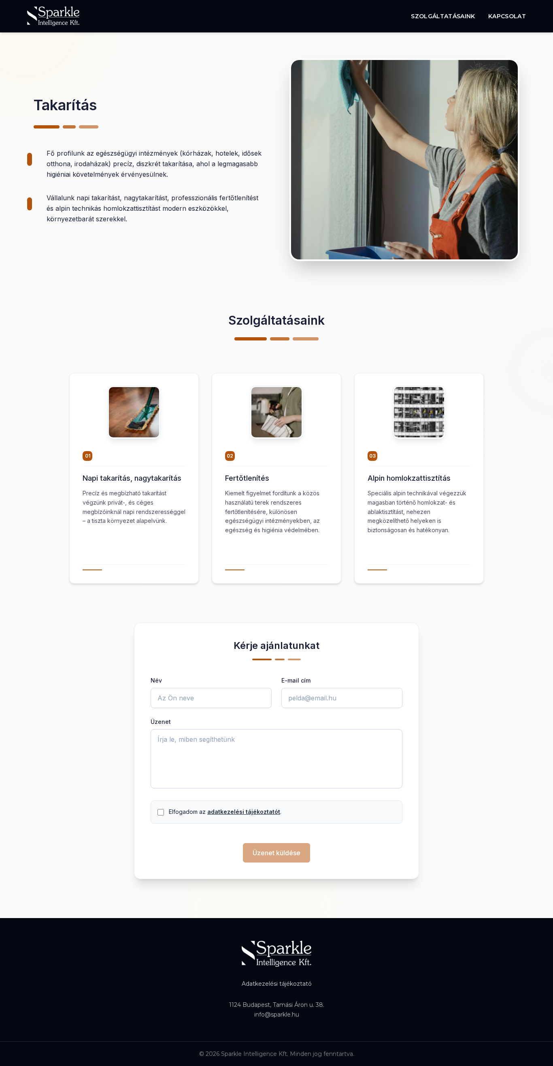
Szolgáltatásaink (443, 16)
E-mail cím (296, 680)
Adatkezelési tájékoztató (277, 983)
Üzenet (161, 721)
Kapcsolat (507, 16)
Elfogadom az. (225, 811)
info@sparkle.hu (276, 1014)
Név (156, 680)
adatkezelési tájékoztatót (243, 811)
